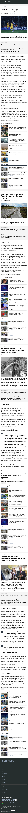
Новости (3, 771)
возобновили (4, 477)
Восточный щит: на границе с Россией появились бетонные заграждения (16, 168)
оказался (14, 37)
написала (21, 638)
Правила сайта (5, 789)
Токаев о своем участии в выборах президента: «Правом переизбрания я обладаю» (12, 599)
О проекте (4, 787)
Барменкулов (16, 120)
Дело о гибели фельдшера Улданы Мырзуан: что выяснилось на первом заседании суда (13, 399)
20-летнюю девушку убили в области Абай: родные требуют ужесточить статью (17, 173)
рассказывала (22, 656)
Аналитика (4, 777)
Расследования (5, 774)
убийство (4, 481)
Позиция (3, 779)
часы (3, 689)
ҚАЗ (23, 2)
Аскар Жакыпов (6, 200)
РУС (26, 2)
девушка (4, 483)
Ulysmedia (5, 354)
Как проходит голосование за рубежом (10, 51)
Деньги (3, 776)
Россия (3, 274)
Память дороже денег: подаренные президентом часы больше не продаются (17, 179)
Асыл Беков (5, 13)
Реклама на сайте (5, 790)
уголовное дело (20, 481)
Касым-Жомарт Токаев (7, 687)
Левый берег (4, 773)
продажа (22, 687)
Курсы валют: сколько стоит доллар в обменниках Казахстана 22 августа (16, 184)
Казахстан (9, 120)
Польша (18, 274)
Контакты (4, 792)
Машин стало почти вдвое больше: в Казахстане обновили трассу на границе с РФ (13, 45)
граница (8, 274)
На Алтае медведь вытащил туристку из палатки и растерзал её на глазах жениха (13, 393)
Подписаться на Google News (9, 802)
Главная (2, 6)
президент (16, 687)
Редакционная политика (7, 793)
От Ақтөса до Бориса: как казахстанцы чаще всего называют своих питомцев (13, 49)
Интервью (4, 782)
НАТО (13, 274)
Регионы (3, 780)
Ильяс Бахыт (6, 562)
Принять (24, 808)
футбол (3, 120)
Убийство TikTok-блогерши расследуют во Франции (13, 396)
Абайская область (12, 481)
